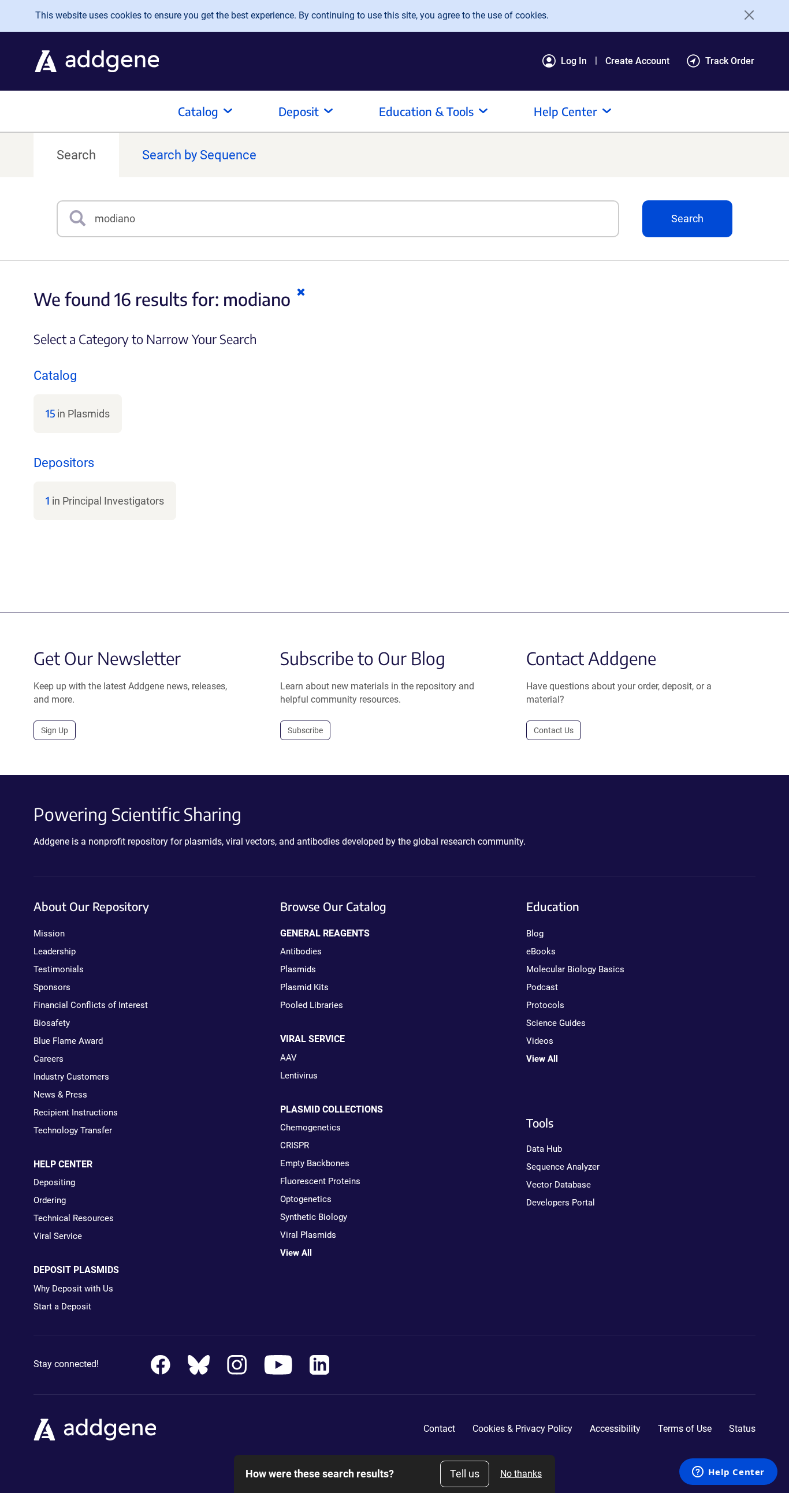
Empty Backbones (314, 1163)
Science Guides (556, 1023)
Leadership (55, 951)
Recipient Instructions (76, 1112)
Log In (574, 60)
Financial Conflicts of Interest (91, 1005)
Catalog (198, 111)
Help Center (565, 111)
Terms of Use (685, 1428)
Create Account (637, 60)
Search (76, 155)
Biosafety (52, 1023)
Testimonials (59, 969)
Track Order (729, 60)
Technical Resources (74, 1218)
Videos (539, 1041)
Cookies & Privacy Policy (522, 1428)
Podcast (542, 987)
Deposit (298, 111)
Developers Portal (560, 1202)
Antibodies (301, 951)
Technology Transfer (73, 1130)
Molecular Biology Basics (575, 969)
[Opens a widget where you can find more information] (728, 1472)
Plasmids (298, 969)
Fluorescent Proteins (320, 1181)
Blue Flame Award (68, 1041)
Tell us (464, 1474)
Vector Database (558, 1185)
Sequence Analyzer (563, 1167)
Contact (439, 1428)
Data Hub (544, 1149)
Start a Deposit (62, 1306)
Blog (535, 933)
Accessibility (615, 1428)
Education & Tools (426, 111)
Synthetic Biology (313, 1217)
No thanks (521, 1473)
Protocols (545, 1005)
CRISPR (294, 1145)
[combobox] (356, 218)
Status (742, 1428)
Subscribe (305, 730)
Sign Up (54, 730)
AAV (288, 1057)
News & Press (60, 1094)
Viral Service (58, 1236)
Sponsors (52, 987)
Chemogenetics (310, 1127)
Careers (49, 1059)
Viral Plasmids (308, 1235)
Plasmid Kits (304, 987)
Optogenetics (306, 1199)
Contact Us (554, 730)
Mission (49, 933)
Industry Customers (71, 1077)
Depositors (64, 463)
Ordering (50, 1200)
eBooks (541, 951)
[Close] (745, 15)
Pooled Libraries (311, 1005)
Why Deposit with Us (73, 1288)
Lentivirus (299, 1075)
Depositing (54, 1182)
